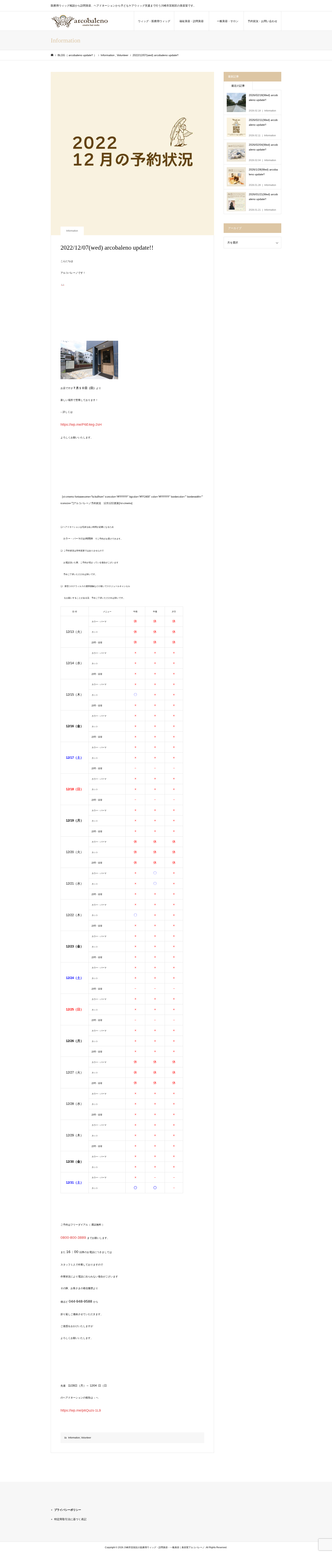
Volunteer (86, 1437)
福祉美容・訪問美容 (192, 21)
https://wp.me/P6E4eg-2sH (81, 424)
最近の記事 (238, 85)
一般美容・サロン (227, 21)
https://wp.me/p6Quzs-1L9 (81, 1410)
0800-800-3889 (73, 1238)
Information (72, 230)
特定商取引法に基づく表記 (70, 1519)
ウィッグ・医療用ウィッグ (154, 21)
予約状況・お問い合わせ (262, 21)
